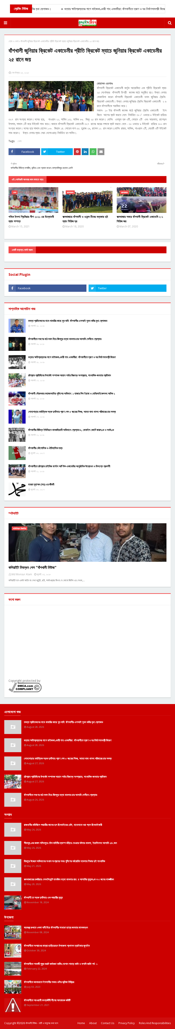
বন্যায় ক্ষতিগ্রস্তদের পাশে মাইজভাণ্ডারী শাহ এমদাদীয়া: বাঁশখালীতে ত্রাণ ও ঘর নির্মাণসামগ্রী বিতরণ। (106, 8)
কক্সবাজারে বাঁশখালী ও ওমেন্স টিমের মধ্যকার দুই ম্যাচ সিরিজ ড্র (85, 219)
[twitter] (127, 288)
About (93, 1023)
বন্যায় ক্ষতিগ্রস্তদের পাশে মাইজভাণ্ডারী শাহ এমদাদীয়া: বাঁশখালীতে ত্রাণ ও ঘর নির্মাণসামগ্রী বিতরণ (72, 357)
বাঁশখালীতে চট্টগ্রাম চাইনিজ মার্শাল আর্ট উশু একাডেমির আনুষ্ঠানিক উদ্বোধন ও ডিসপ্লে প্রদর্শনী (69, 466)
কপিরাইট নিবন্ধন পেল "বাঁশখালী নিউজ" (33, 567)
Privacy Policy (126, 1023)
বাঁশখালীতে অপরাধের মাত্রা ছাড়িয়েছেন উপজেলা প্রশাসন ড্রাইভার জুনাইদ (57, 945)
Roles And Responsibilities (155, 1023)
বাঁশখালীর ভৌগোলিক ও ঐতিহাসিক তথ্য (45, 448)
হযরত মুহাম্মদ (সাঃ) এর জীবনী (41, 484)
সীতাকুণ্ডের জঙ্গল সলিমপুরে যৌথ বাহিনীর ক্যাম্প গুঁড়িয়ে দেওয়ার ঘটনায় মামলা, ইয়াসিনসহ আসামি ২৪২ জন (70, 843)
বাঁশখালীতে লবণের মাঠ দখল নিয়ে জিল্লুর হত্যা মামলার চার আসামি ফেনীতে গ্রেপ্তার (64, 339)
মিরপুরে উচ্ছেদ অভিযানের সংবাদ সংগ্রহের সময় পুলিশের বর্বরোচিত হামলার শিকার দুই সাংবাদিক (64, 861)
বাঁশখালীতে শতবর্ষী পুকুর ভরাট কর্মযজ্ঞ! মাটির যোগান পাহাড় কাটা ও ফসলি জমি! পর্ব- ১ (61, 964)
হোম (10, 41)
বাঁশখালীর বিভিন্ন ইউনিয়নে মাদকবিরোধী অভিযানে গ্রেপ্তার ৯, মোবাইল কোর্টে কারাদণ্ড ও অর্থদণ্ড (71, 430)
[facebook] (47, 288)
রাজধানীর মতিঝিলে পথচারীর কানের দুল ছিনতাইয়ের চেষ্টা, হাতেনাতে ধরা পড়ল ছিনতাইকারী (63, 825)
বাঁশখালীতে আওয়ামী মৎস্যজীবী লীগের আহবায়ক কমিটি (47, 1000)
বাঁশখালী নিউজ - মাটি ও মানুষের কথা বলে (42, 1023)
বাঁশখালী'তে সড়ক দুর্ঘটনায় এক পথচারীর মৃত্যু (43, 897)
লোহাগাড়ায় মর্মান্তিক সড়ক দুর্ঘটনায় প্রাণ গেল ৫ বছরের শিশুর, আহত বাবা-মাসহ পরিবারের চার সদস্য (72, 412)
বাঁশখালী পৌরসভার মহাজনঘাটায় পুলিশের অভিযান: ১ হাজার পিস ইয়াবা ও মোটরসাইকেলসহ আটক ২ (71, 393)
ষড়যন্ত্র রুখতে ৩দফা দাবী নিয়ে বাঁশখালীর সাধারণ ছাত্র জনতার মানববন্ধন (56, 927)
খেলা (16, 41)
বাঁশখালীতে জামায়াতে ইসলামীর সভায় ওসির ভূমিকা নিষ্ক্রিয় (49, 982)
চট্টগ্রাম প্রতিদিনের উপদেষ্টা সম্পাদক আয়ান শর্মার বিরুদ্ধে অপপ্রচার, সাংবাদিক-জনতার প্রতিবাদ (69, 375)
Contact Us (107, 1023)
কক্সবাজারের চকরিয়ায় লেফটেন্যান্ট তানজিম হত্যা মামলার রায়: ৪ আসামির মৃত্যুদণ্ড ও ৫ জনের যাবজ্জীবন (69, 879)
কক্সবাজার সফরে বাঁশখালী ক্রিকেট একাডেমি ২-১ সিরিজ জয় (140, 219)
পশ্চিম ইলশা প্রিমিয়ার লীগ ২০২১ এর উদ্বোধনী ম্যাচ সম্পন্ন (31, 219)
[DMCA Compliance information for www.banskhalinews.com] (25, 691)
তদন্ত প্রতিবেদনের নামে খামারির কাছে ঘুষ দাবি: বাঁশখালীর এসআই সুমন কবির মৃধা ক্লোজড (67, 321)
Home (81, 1023)
